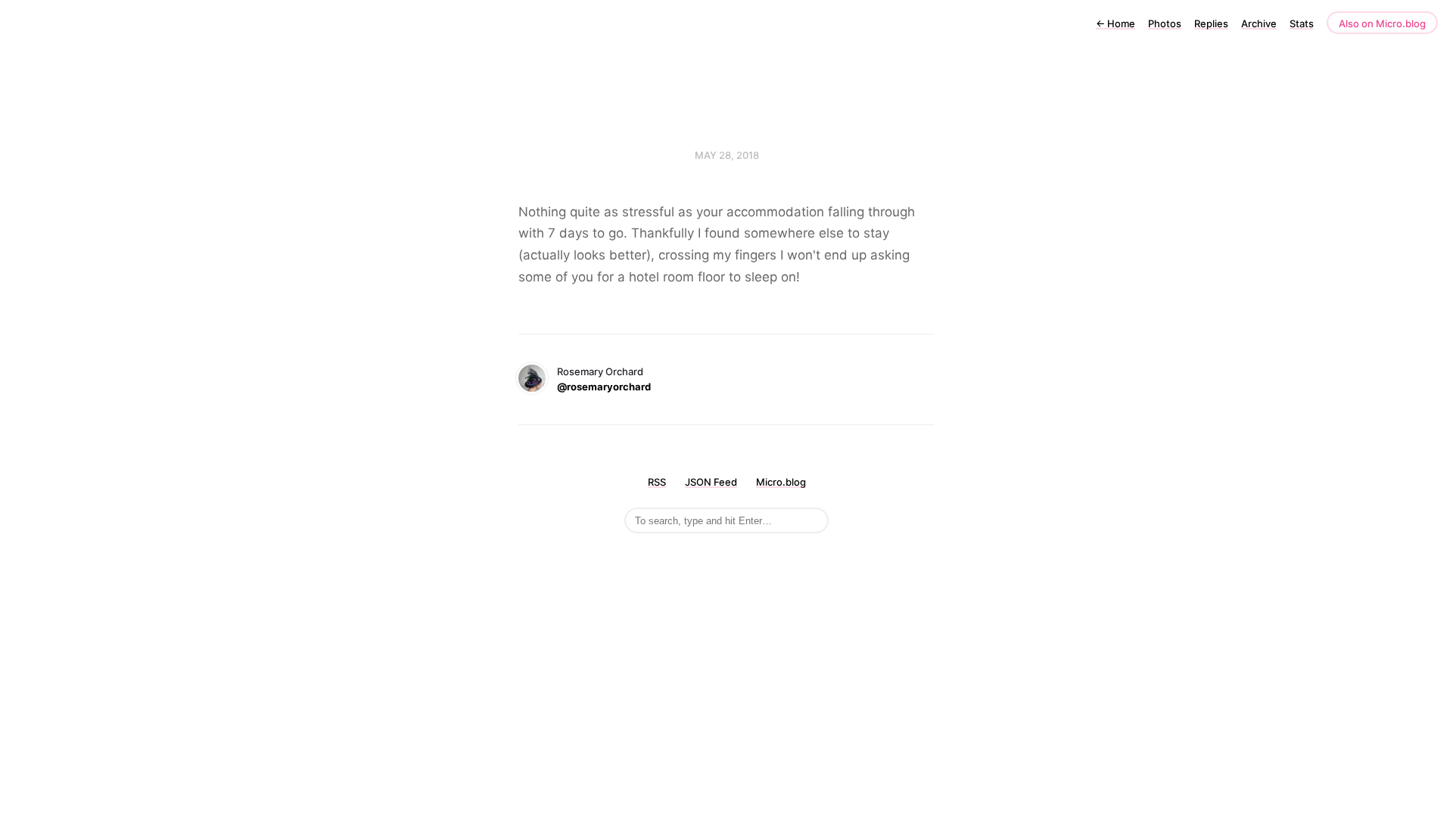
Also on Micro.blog (1382, 23)
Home (1115, 23)
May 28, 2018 (727, 155)
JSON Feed (711, 482)
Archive (1259, 23)
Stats (1302, 23)
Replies (1211, 23)
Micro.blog (781, 482)
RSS (657, 482)
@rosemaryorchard (604, 387)
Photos (1164, 23)
